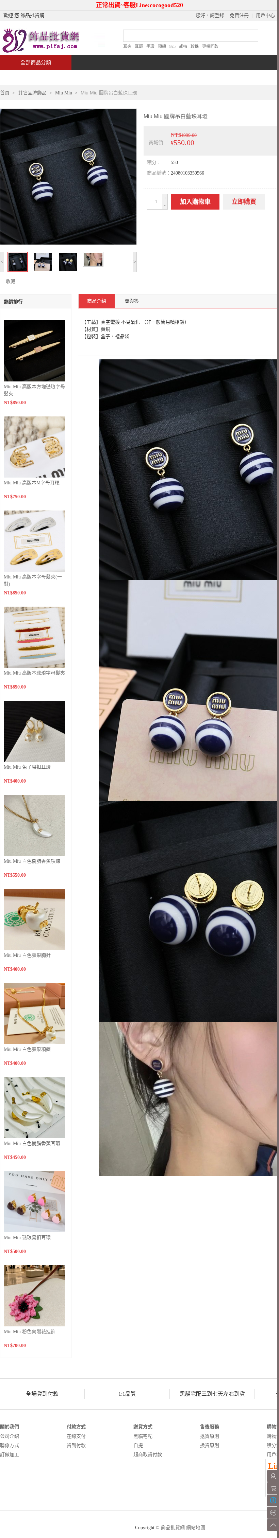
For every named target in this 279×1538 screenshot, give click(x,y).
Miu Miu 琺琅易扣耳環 (27, 1237)
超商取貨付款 (147, 1454)
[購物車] (273, 1488)
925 (172, 46)
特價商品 (69, 77)
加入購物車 (195, 201)
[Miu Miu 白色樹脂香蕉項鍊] (34, 824)
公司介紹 (9, 1436)
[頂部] (273, 1525)
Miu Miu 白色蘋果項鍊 (27, 1049)
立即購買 (244, 201)
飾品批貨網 (173, 1527)
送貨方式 (142, 1426)
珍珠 (195, 46)
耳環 (139, 46)
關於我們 (9, 1426)
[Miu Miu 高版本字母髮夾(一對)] (34, 540)
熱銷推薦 (167, 77)
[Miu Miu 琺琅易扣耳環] (34, 1201)
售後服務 (209, 1426)
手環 (150, 46)
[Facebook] (273, 1500)
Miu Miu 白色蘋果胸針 (27, 955)
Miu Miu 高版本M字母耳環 (32, 482)
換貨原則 (209, 1445)
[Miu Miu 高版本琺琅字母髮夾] (34, 636)
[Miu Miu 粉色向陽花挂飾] (34, 1295)
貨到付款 (76, 1445)
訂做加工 (9, 1454)
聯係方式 (9, 1445)
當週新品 (118, 77)
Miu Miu (63, 92)
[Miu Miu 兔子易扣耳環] (34, 730)
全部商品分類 (35, 62)
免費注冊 (239, 15)
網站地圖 (195, 1527)
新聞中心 (216, 77)
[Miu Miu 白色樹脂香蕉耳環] (34, 1107)
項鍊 (162, 46)
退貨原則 (209, 1436)
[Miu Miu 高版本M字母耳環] (34, 446)
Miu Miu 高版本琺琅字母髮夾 (34, 673)
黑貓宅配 (142, 1436)
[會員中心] (273, 1476)
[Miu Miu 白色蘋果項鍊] (34, 1013)
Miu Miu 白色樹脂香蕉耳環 (32, 1143)
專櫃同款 (210, 46)
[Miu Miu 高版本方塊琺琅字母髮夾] (34, 350)
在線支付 (76, 1436)
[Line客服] (273, 1513)
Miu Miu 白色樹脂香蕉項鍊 (32, 861)
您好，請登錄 (210, 15)
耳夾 (127, 46)
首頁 (25, 77)
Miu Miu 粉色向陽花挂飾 (29, 1331)
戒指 (183, 46)
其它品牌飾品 (32, 92)
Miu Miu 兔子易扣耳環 (27, 767)
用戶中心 (265, 15)
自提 (138, 1445)
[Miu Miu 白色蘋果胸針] (34, 919)
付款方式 (76, 1426)
